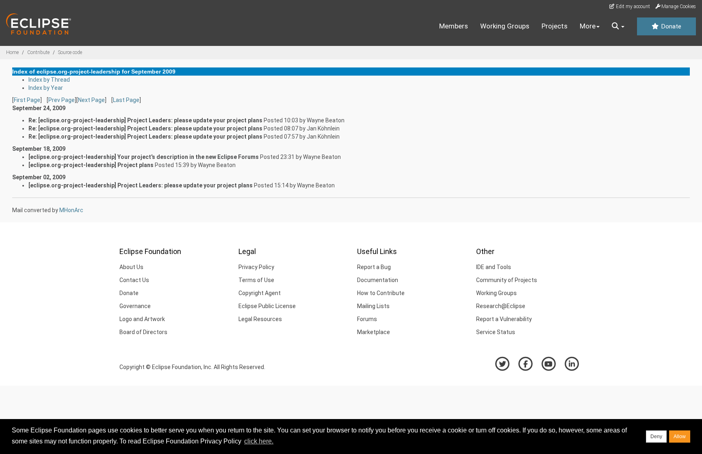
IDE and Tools (493, 267)
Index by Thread (49, 79)
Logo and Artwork (142, 319)
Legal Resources (260, 319)
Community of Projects (506, 280)
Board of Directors (143, 332)
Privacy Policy (256, 267)
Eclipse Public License (267, 306)
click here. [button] (258, 441)
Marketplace (373, 332)
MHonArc (71, 210)
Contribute (38, 52)
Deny (656, 436)
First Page (27, 100)
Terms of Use (256, 280)
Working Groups (504, 26)
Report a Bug (374, 267)
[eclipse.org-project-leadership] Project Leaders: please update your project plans (140, 185)
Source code (70, 52)
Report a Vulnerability (504, 319)
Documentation (377, 280)
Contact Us (134, 280)
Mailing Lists (373, 306)
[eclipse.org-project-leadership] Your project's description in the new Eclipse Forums (143, 157)
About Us (131, 267)
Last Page (126, 100)
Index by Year (45, 88)
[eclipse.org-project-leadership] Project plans (91, 165)
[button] (618, 26)
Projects (555, 26)
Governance (135, 306)
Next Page (91, 100)
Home (12, 52)
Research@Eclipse (500, 306)
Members (453, 26)
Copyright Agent (259, 293)
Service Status (495, 332)
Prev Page (61, 100)
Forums (367, 319)
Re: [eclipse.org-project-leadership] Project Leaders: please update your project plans (145, 120)
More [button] (588, 26)
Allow (680, 436)
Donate (670, 26)
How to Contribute (381, 293)
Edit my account (632, 6)
